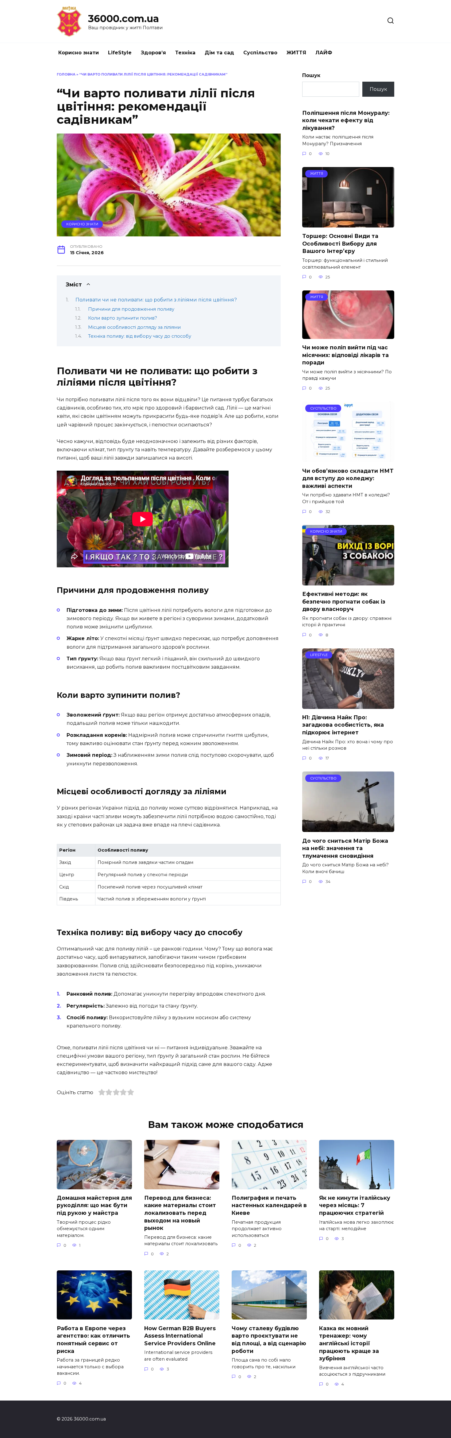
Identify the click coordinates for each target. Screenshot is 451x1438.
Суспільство (260, 53)
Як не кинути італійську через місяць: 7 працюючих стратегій (354, 1205)
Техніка (185, 53)
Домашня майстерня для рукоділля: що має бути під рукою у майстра (94, 1205)
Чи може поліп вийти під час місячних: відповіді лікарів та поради (345, 355)
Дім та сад (219, 53)
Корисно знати (78, 53)
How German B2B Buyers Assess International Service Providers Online (180, 1335)
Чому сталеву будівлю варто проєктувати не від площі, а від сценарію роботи (269, 1339)
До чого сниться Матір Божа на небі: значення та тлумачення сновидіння (345, 848)
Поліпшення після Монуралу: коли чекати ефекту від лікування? (346, 120)
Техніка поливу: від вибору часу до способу (139, 336)
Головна (66, 74)
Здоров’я (153, 53)
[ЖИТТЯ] (348, 224)
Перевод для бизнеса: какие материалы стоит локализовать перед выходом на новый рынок (180, 1213)
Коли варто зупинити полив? (122, 318)
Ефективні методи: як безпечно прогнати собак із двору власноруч (343, 601)
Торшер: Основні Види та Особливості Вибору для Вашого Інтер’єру (340, 243)
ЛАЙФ (323, 53)
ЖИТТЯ (296, 53)
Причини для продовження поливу (131, 309)
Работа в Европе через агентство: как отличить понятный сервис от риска (93, 1339)
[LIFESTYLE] (348, 705)
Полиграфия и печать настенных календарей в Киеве (269, 1205)
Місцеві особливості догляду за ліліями (134, 327)
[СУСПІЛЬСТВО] (348, 458)
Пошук (311, 75)
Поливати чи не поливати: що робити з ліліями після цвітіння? (156, 300)
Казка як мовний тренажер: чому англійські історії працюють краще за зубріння (349, 1343)
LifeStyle (120, 53)
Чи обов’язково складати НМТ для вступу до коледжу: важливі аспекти (348, 478)
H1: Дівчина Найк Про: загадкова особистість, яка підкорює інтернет (343, 725)
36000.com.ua (123, 19)
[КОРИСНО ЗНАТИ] (348, 582)
